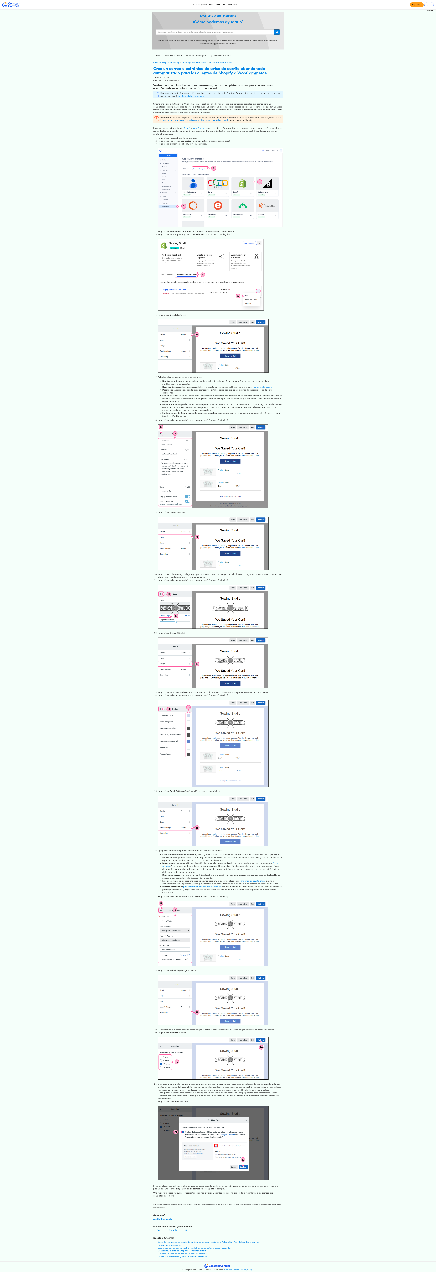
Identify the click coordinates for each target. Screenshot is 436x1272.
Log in (429, 5)
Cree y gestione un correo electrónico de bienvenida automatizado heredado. (194, 1248)
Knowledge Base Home (203, 5)
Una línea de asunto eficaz (252, 881)
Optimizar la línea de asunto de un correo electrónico (183, 1253)
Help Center (232, 5)
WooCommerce (200, 128)
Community (220, 5)
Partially (173, 1230)
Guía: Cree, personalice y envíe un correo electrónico (182, 1256)
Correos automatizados (221, 62)
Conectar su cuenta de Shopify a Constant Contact (182, 1250)
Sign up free (416, 5)
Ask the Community (162, 1219)
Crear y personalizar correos (195, 62)
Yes (158, 1230)
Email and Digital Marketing (166, 62)
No (186, 1230)
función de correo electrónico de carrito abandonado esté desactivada (196, 120)
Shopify (187, 128)
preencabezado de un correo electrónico (202, 886)
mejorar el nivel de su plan (191, 96)
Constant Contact (231, 1269)
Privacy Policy (246, 1269)
